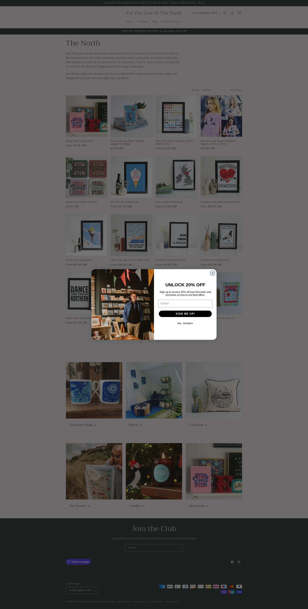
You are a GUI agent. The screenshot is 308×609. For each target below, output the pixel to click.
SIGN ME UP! (185, 313)
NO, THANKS (185, 323)
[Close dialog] (212, 273)
